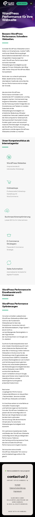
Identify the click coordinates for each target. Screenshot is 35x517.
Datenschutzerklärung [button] (17, 488)
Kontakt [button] (17, 485)
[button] (31, 3)
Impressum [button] (17, 491)
